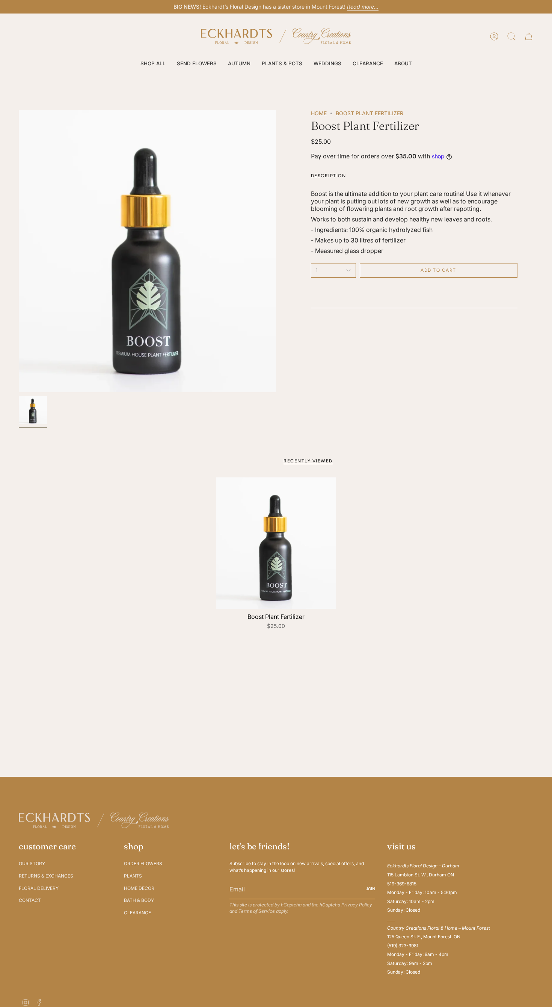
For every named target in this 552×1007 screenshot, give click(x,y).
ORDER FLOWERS (143, 863)
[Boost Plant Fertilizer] (276, 543)
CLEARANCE (137, 912)
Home (319, 113)
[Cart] (528, 36)
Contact (30, 900)
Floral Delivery (39, 888)
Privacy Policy (356, 905)
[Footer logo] (94, 820)
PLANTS (133, 876)
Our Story (32, 863)
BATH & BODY (139, 900)
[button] (153, 63)
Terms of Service (256, 911)
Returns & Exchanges (46, 876)
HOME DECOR (139, 888)
